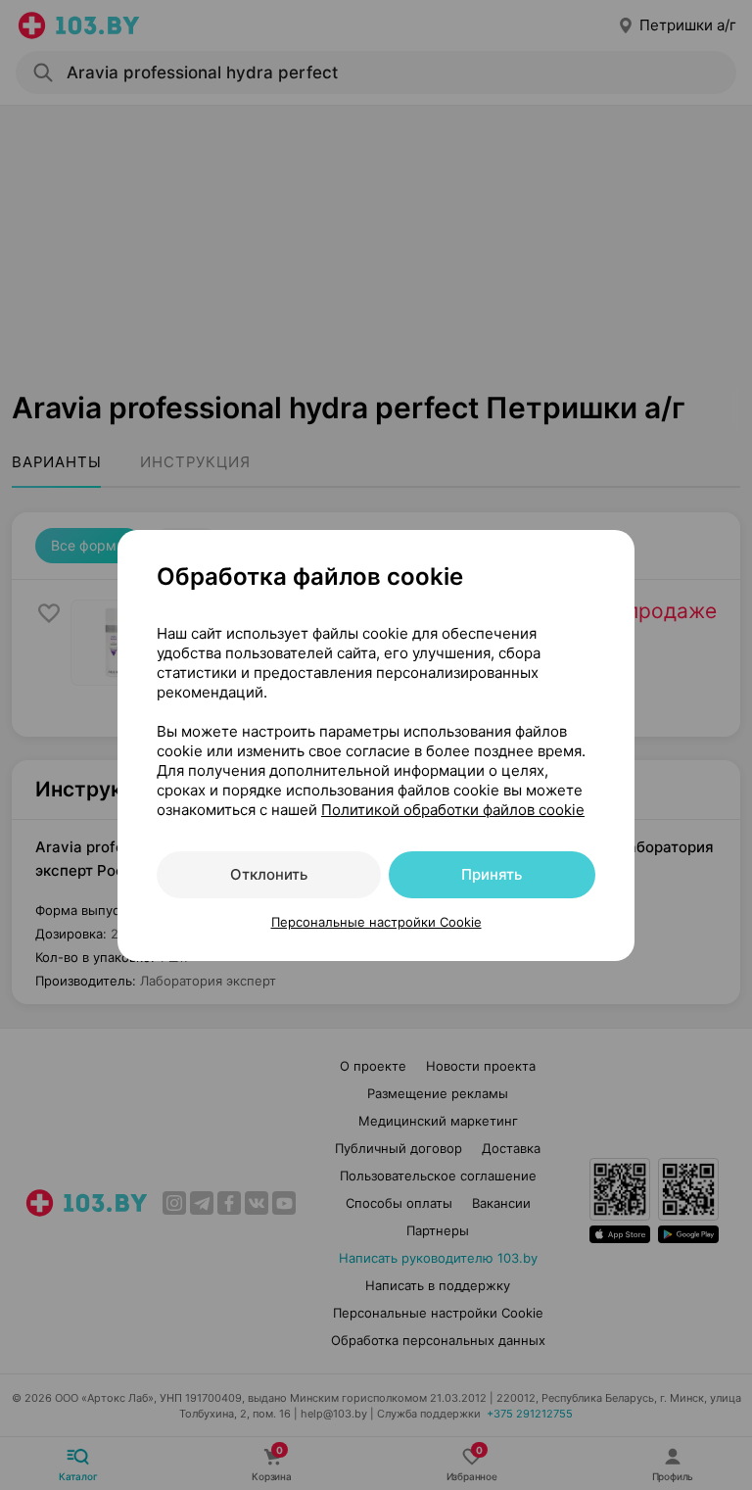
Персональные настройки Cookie (376, 922)
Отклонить (268, 874)
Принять (491, 874)
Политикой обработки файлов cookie (453, 809)
